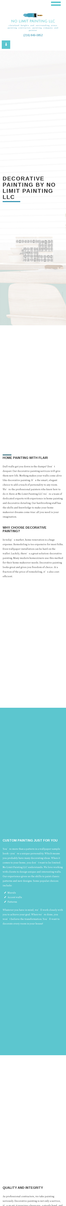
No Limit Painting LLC (33, 21)
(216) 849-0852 (33, 35)
